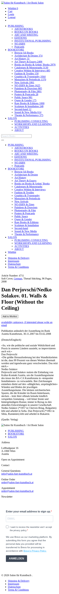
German (18, 278)
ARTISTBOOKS (23, 28)
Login (11, 14)
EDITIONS (20, 37)
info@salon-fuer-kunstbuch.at (16, 473)
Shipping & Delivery (19, 258)
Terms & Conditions (18, 267)
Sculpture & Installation (28, 106)
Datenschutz (14, 264)
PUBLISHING (16, 25)
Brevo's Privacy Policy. (35, 550)
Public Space (23, 97)
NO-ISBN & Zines (27, 85)
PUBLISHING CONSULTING (31, 121)
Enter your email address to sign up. (28, 511)
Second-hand (22, 109)
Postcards (19, 46)
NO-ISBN (19, 43)
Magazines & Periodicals (30, 79)
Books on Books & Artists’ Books (35, 64)
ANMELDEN (16, 558)
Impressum (13, 261)
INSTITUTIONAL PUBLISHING (32, 40)
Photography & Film (28, 91)
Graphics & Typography (30, 76)
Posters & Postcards (26, 94)
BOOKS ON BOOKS (26, 31)
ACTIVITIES (21, 127)
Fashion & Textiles (26, 73)
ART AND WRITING (26, 34)
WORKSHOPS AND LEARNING (33, 124)
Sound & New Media (27, 112)
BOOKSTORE (16, 49)
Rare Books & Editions (29, 103)
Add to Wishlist (10, 316)
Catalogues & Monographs (31, 67)
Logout (11, 17)
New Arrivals (24, 82)
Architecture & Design (28, 55)
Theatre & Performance (28, 115)
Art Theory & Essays (28, 61)
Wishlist (13, 8)
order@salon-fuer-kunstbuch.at (17, 482)
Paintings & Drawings (28, 88)
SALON (12, 118)
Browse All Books (24, 52)
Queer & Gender (25, 100)
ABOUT (19, 130)
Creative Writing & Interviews (32, 70)
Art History (22, 58)
